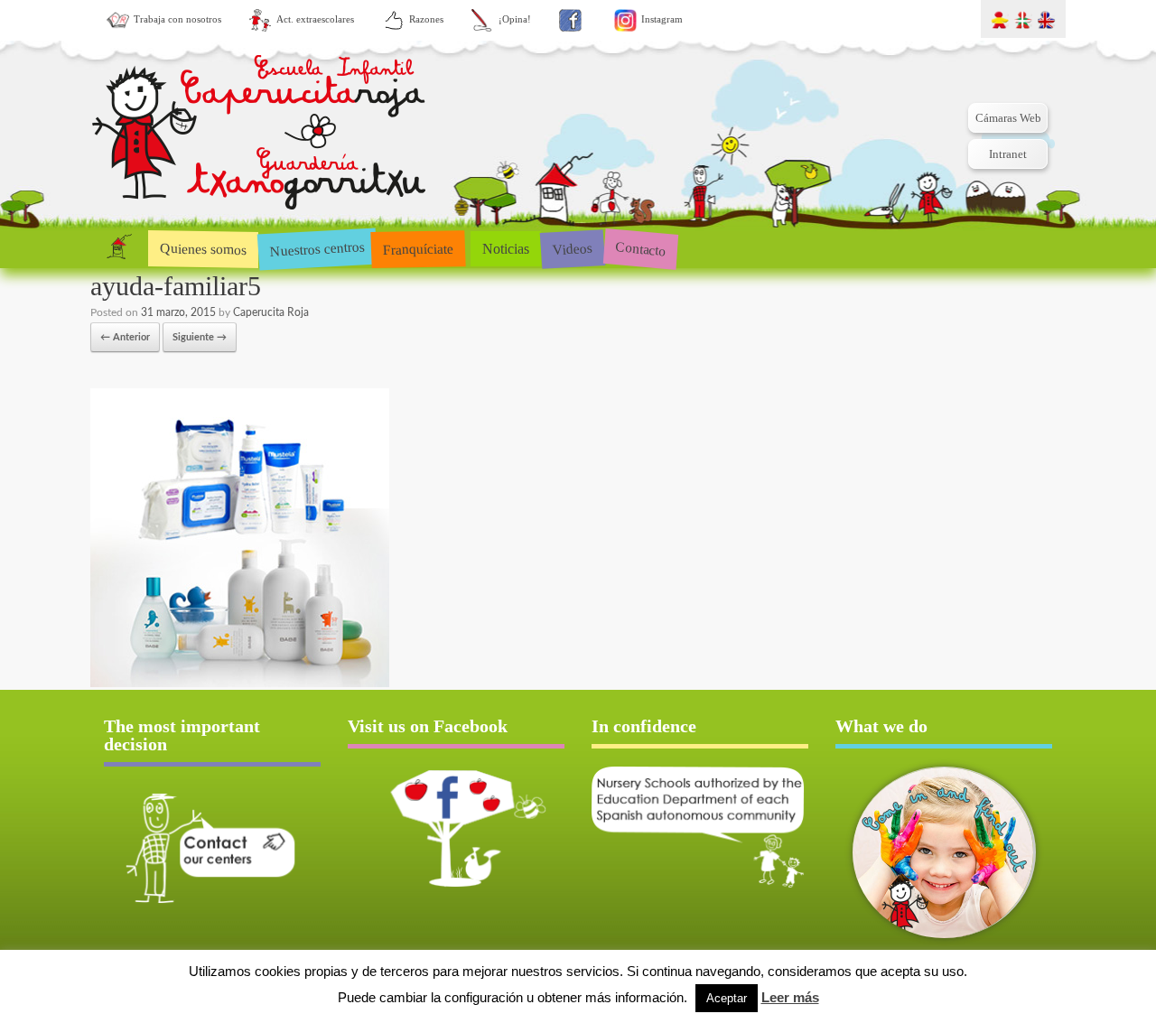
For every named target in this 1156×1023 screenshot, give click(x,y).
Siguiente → (199, 337)
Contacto (641, 247)
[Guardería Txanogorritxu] (259, 135)
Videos (572, 247)
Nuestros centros (317, 248)
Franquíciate (418, 248)
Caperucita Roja (271, 312)
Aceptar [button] (726, 998)
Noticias (505, 248)
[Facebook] (570, 20)
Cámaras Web (1008, 118)
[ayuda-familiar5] (239, 684)
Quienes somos (203, 248)
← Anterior (125, 337)
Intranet (1008, 154)
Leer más (790, 997)
